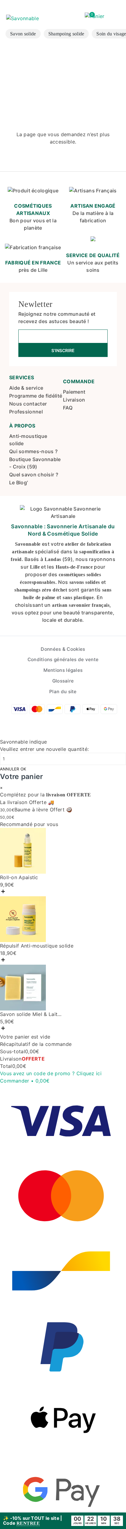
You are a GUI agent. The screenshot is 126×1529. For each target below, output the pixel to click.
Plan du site (63, 691)
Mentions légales (63, 670)
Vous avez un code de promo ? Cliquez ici (51, 1073)
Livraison (74, 400)
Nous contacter (28, 404)
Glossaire (63, 681)
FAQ (67, 408)
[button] (95, 16)
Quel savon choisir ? (33, 474)
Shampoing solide (66, 33)
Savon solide (23, 33)
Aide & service (26, 388)
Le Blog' (18, 482)
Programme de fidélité (35, 396)
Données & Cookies (63, 649)
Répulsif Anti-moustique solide (36, 946)
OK (23, 769)
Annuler (9, 769)
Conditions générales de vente (63, 659)
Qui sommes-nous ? (33, 451)
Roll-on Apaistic (19, 877)
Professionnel (26, 412)
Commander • (25, 1081)
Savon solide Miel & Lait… (31, 1014)
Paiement (74, 392)
